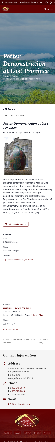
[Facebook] (47, 3)
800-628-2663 (18, 391)
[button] (48, 9)
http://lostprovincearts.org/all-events (18, 259)
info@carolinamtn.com (19, 404)
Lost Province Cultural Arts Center (17, 308)
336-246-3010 (18, 387)
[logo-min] (5, 9)
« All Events (9, 109)
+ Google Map (37, 315)
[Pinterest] (51, 3)
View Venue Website (11, 329)
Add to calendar (15, 224)
